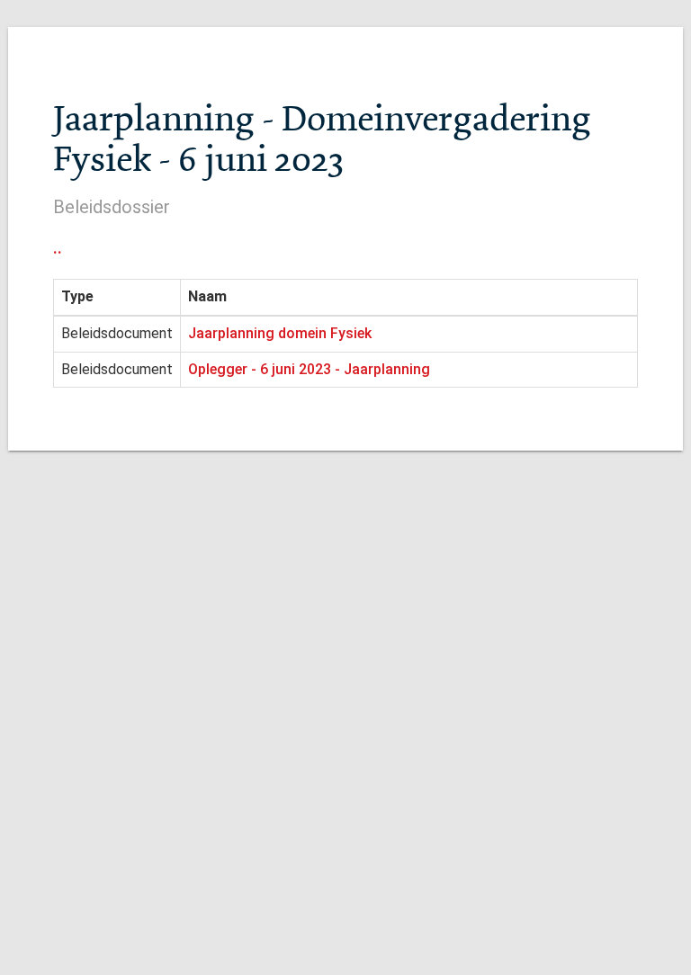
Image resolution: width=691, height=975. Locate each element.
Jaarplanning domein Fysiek (280, 333)
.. (57, 247)
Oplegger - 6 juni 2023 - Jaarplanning (309, 369)
